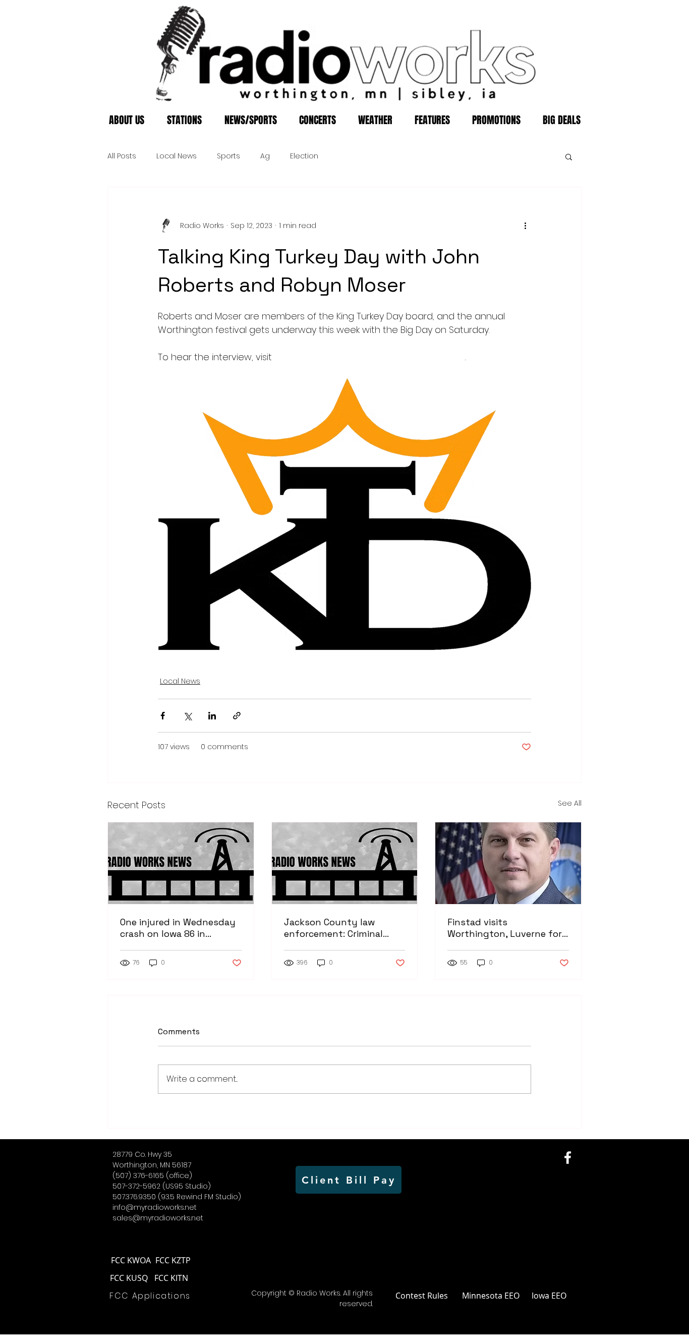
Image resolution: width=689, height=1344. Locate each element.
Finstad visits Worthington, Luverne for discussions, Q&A (504, 927)
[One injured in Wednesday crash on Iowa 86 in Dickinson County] (181, 863)
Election (304, 156)
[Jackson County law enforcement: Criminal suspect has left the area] (345, 863)
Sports (228, 156)
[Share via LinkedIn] (212, 715)
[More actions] (525, 225)
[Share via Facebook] (162, 715)
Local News (176, 156)
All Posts (121, 156)
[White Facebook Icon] (567, 1157)
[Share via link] (237, 715)
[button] (568, 156)
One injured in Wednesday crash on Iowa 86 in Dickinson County (178, 927)
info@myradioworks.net (154, 1207)
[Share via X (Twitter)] (187, 715)
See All (570, 803)
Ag (265, 156)
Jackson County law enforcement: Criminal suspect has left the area (341, 927)
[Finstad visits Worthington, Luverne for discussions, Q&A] (508, 863)
